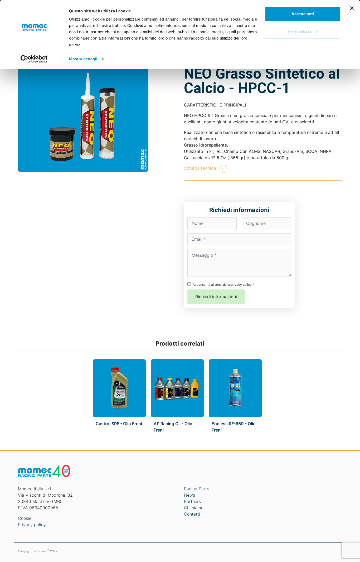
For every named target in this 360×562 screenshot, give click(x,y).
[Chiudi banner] (352, 8)
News (189, 495)
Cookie (24, 518)
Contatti (192, 514)
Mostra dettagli (83, 59)
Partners (192, 501)
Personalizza (300, 31)
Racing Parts (196, 488)
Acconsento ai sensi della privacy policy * (223, 285)
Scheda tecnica (200, 168)
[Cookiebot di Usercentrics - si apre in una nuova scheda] (34, 59)
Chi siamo (193, 507)
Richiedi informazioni (216, 296)
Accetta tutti (302, 14)
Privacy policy (32, 524)
